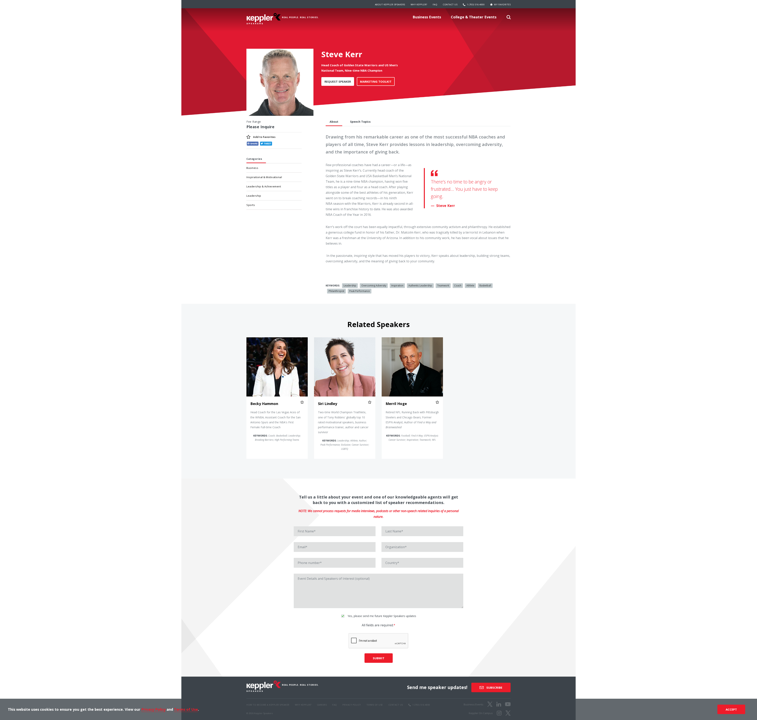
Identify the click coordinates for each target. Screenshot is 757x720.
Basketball (485, 285)
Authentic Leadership (420, 285)
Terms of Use (186, 709)
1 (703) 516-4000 (476, 4)
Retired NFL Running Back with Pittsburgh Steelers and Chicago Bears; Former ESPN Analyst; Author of (412, 419)
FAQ (435, 4)
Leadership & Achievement (263, 186)
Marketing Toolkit (376, 81)
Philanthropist (336, 291)
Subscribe (494, 687)
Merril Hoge (396, 403)
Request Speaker (337, 81)
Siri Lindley (327, 403)
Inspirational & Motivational (264, 177)
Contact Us (450, 4)
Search (509, 18)
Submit (378, 658)
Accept (731, 709)
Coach (457, 285)
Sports (250, 205)
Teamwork (443, 285)
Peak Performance (359, 291)
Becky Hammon (264, 403)
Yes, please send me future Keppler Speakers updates (381, 616)
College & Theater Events (473, 17)
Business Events (427, 17)
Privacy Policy (153, 709)
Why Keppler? (419, 4)
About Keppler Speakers (390, 4)
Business (252, 168)
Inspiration (397, 285)
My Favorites (502, 4)
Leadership (253, 195)
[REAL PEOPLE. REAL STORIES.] (263, 18)
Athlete (470, 285)
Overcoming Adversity (373, 285)
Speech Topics (360, 121)
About (334, 121)
